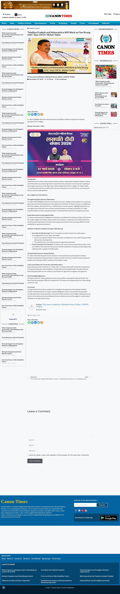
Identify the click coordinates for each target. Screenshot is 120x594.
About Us (10, 558)
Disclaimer (26, 558)
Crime (82, 23)
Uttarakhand (93, 23)
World (52, 23)
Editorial (105, 23)
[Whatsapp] (29, 114)
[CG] (59, 177)
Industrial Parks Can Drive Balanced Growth (94, 580)
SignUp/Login (46, 558)
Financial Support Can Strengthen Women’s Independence (12, 50)
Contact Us (18, 558)
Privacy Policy (56, 558)
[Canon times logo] (106, 56)
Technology (62, 23)
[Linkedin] (35, 114)
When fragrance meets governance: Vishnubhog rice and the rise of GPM (12, 34)
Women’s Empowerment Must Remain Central (11, 58)
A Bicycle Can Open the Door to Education (16, 580)
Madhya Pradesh (24, 23)
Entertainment (40, 23)
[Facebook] (32, 114)
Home (4, 23)
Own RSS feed (36, 558)
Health (73, 23)
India (12, 23)
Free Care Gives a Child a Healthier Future (55, 576)
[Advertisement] (59, 95)
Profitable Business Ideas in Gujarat (13, 521)
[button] (16, 14)
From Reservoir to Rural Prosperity (13, 42)
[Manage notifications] (3, 587)
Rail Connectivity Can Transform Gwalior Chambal (96, 576)
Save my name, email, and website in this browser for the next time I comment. (59, 455)
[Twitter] (38, 114)
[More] (41, 114)
